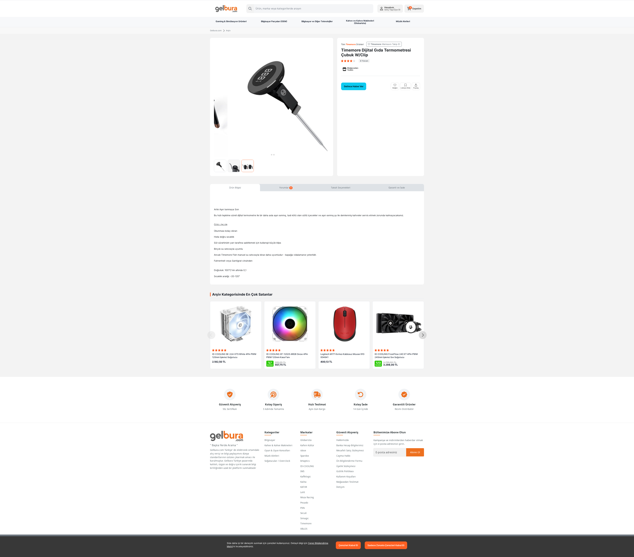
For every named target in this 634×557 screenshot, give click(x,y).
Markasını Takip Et (385, 44)
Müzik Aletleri (271, 455)
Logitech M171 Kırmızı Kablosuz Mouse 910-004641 (342, 356)
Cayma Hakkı (343, 455)
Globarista (306, 440)
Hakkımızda (342, 440)
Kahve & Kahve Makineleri (278, 445)
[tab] (269, 155)
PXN (302, 507)
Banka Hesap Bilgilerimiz (349, 445)
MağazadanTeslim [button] (352, 69)
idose (303, 450)
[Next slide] (423, 335)
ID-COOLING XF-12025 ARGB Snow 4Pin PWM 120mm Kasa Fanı (287, 356)
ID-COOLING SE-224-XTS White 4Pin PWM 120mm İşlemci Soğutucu (234, 356)
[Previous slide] (211, 335)
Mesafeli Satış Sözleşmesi (350, 450)
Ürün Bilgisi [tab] (235, 187)
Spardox (304, 455)
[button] (390, 8)
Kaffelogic (305, 476)
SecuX (303, 513)
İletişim (340, 486)
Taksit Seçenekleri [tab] (340, 187)
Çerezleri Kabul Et (348, 545)
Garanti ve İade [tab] (396, 187)
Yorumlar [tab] (285, 187)
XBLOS (303, 528)
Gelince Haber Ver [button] (353, 86)
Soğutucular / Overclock (277, 460)
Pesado (304, 502)
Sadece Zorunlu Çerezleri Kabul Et (386, 545)
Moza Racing (307, 497)
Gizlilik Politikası (345, 471)
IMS (302, 471)
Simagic (304, 518)
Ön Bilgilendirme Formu (349, 460)
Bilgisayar (269, 440)
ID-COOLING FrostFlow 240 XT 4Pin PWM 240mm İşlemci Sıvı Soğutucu (396, 356)
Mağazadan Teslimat (347, 481)
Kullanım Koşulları (346, 476)
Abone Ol (415, 452)
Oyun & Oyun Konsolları (277, 450)
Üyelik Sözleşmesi (345, 466)
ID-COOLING (307, 466)
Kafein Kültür (307, 445)
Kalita (303, 481)
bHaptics (305, 460)
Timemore (306, 523)
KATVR (303, 486)
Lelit (302, 492)
